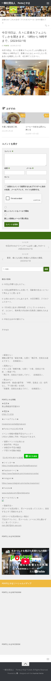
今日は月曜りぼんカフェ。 (15, 284)
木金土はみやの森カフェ (14, 319)
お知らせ (5, 20)
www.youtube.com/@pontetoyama (15, 493)
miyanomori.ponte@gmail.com (14, 424)
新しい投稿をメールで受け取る (16, 218)
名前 (7, 168)
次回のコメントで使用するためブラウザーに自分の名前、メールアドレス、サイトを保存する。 (24, 188)
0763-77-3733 (7, 414)
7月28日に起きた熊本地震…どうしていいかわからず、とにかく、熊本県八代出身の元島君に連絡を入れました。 (25, 310)
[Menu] (48, 3)
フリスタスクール (27, 20)
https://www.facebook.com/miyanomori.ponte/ (20, 473)
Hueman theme (38, 673)
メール (30, 168)
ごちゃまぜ (14, 20)
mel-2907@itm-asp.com (11, 525)
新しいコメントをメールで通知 (16, 211)
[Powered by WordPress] (17, 673)
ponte (6, 46)
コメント (8, 151)
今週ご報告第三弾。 (10, 127)
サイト (7, 177)
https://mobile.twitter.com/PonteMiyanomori (19, 466)
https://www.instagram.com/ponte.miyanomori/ (20, 483)
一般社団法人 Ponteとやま (16, 3)
